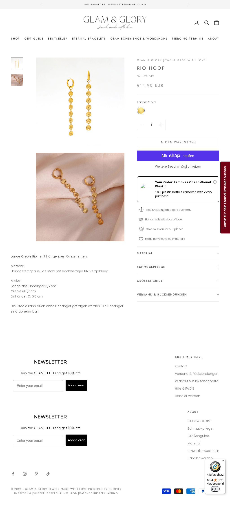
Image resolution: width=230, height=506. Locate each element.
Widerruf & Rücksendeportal (197, 381)
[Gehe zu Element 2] (17, 80)
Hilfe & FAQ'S (184, 388)
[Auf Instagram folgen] (24, 474)
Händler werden (187, 396)
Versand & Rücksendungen (196, 373)
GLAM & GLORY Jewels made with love (171, 60)
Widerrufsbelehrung (51, 493)
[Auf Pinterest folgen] (36, 474)
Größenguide (198, 436)
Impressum (22, 493)
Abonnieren (76, 385)
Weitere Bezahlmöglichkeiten (178, 166)
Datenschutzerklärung (98, 493)
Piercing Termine (188, 39)
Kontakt (181, 366)
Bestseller (58, 39)
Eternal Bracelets (89, 39)
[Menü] (223, 461)
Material (194, 443)
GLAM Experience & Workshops (139, 39)
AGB (74, 493)
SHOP (15, 39)
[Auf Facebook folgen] (13, 474)
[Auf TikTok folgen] (48, 474)
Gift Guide (34, 39)
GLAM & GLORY (199, 421)
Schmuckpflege (200, 428)
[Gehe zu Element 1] (17, 64)
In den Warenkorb (178, 142)
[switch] (215, 489)
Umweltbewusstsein (203, 450)
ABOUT (213, 39)
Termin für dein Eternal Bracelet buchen (225, 197)
